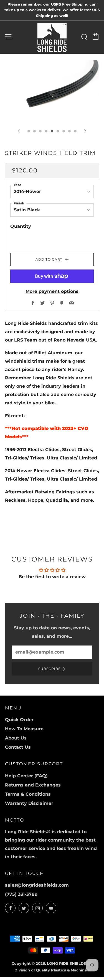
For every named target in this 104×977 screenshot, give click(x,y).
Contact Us (18, 747)
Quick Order (19, 719)
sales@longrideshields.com (37, 885)
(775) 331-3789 (21, 894)
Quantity (20, 226)
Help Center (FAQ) (26, 775)
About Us (16, 738)
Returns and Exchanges (33, 785)
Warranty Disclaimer (29, 803)
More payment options (52, 291)
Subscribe (49, 669)
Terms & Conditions (28, 794)
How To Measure (24, 728)
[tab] (28, 131)
